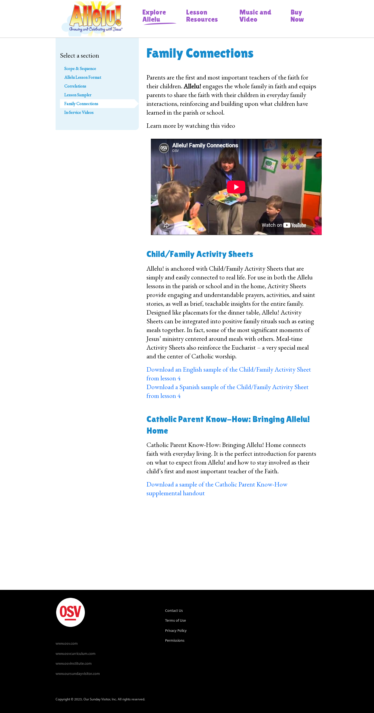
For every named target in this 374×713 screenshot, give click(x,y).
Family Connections (81, 103)
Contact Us (174, 610)
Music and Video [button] (255, 15)
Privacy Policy (176, 630)
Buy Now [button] (297, 15)
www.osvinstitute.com (74, 663)
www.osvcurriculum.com (76, 653)
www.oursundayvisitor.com (78, 673)
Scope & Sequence (80, 68)
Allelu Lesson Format (82, 77)
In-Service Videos (79, 112)
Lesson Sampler (77, 95)
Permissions (175, 640)
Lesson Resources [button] (202, 15)
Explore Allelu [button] (154, 15)
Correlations (75, 86)
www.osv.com (67, 643)
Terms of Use (175, 620)
